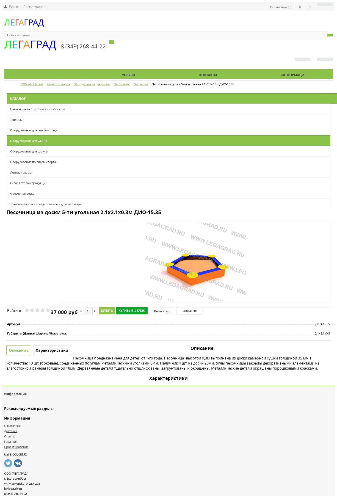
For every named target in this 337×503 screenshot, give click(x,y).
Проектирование (16, 447)
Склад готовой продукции (28, 183)
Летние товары (21, 172)
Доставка (10, 431)
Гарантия (10, 441)
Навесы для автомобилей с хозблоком (37, 109)
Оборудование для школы (29, 151)
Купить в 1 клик (132, 310)
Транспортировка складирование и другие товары (46, 204)
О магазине (12, 426)
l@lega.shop (13, 488)
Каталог (49, 75)
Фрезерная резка (22, 193)
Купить (107, 310)
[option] (195, 280)
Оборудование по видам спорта (33, 162)
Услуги (128, 75)
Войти (14, 6)
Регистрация (34, 6)
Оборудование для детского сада (33, 130)
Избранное (190, 310)
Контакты (208, 75)
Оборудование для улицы (28, 141)
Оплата (9, 436)
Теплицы (16, 120)
